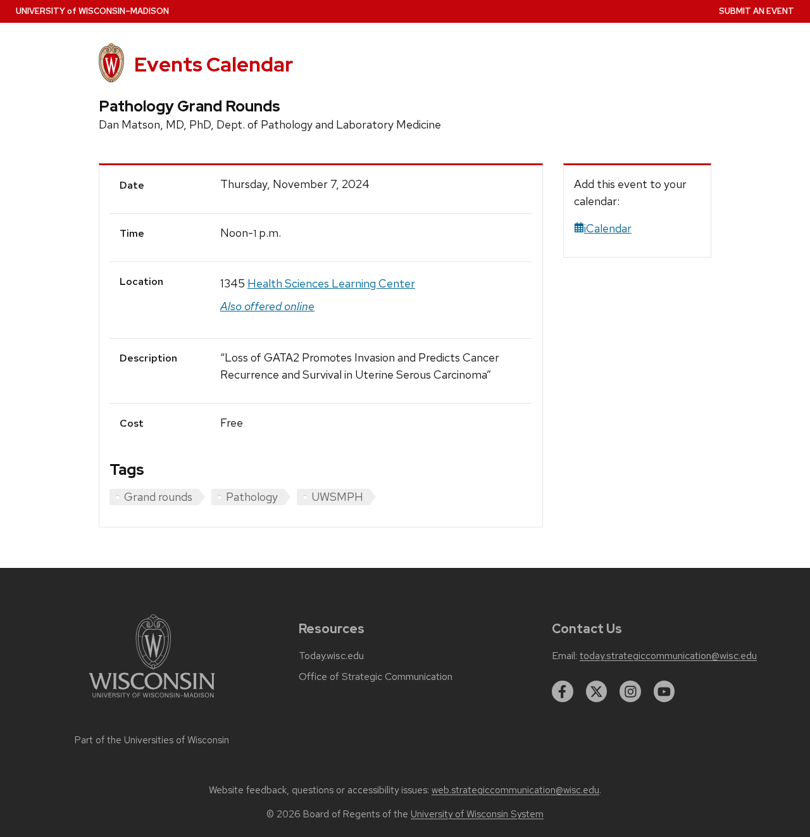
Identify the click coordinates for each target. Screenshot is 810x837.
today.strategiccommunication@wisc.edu (668, 656)
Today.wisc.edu (331, 656)
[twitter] (597, 691)
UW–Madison (92, 11)
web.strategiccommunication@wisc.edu (515, 790)
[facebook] (562, 691)
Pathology (252, 496)
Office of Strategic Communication (375, 676)
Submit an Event (756, 11)
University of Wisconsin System (477, 814)
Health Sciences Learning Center (331, 283)
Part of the (152, 740)
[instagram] (630, 691)
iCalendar (608, 228)
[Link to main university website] (152, 700)
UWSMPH (337, 496)
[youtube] (664, 691)
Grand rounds (158, 496)
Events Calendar (213, 64)
